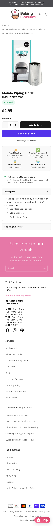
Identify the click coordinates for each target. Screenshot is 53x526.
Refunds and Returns (15, 391)
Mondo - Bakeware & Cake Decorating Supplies (22, 29)
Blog (7, 373)
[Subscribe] (44, 268)
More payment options (26, 140)
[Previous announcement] (5, 4)
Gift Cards (10, 366)
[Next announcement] (48, 4)
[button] (5, 14)
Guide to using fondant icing (19, 439)
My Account (11, 348)
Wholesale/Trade (13, 354)
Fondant (9, 482)
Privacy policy (45, 512)
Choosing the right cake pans (19, 433)
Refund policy (31, 512)
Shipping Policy (13, 385)
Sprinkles (10, 457)
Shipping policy (36, 516)
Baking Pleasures (15, 512)
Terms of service (20, 516)
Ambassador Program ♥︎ (16, 360)
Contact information (28, 520)
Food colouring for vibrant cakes (21, 421)
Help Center (11, 397)
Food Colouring (12, 469)
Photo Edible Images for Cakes (20, 488)
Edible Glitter (11, 463)
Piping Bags (11, 475)
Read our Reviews (14, 379)
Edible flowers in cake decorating (21, 427)
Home (4, 25)
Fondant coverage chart (17, 415)
